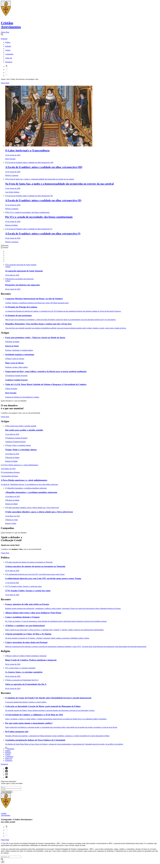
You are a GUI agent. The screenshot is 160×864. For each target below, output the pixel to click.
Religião (8, 46)
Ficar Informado (7, 792)
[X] (6, 67)
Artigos (7, 50)
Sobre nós (8, 58)
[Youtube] (6, 75)
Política (7, 42)
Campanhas (9, 54)
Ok (3, 862)
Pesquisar (11, 749)
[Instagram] (6, 72)
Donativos (8, 62)
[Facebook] (6, 70)
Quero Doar (5, 32)
